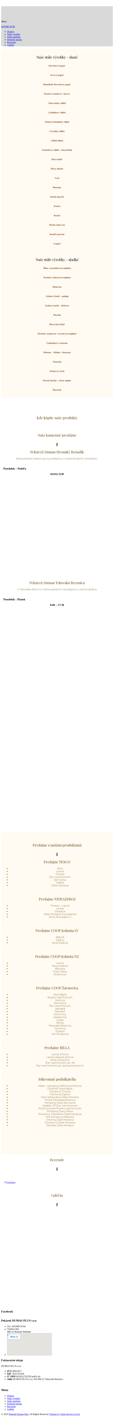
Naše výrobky (13, 34)
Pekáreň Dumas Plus (18, 1414)
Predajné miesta (14, 39)
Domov (10, 31)
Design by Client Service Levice (65, 1414)
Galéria (10, 45)
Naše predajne (13, 37)
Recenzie (11, 42)
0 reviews (10, 1182)
